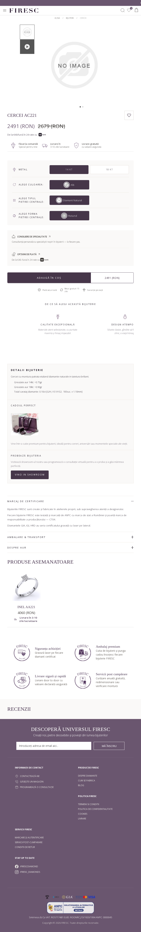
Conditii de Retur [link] (25, 847)
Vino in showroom (30, 474)
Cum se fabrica (86, 780)
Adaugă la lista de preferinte (129, 115)
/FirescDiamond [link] (29, 866)
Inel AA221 (26, 607)
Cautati (122, 10)
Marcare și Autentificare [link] (29, 837)
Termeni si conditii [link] (88, 804)
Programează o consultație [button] (37, 787)
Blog (81, 785)
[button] (80, 106)
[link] (129, 10)
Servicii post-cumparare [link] (28, 842)
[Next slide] (105, 65)
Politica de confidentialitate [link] (95, 809)
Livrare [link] (82, 818)
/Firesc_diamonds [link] (30, 872)
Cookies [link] (82, 813)
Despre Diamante (87, 775)
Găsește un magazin (32, 781)
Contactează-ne (29, 776)
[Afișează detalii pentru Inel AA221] (26, 586)
